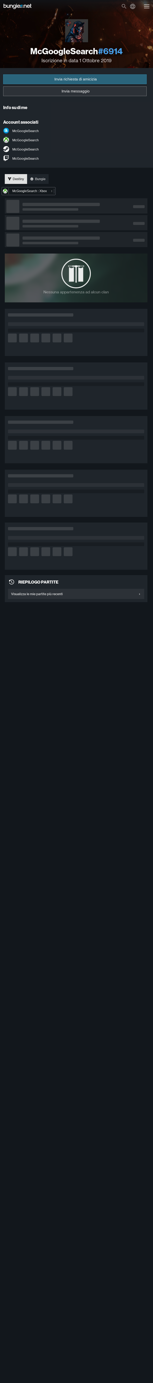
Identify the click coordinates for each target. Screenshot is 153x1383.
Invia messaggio (76, 91)
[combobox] (29, 191)
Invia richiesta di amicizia (75, 79)
